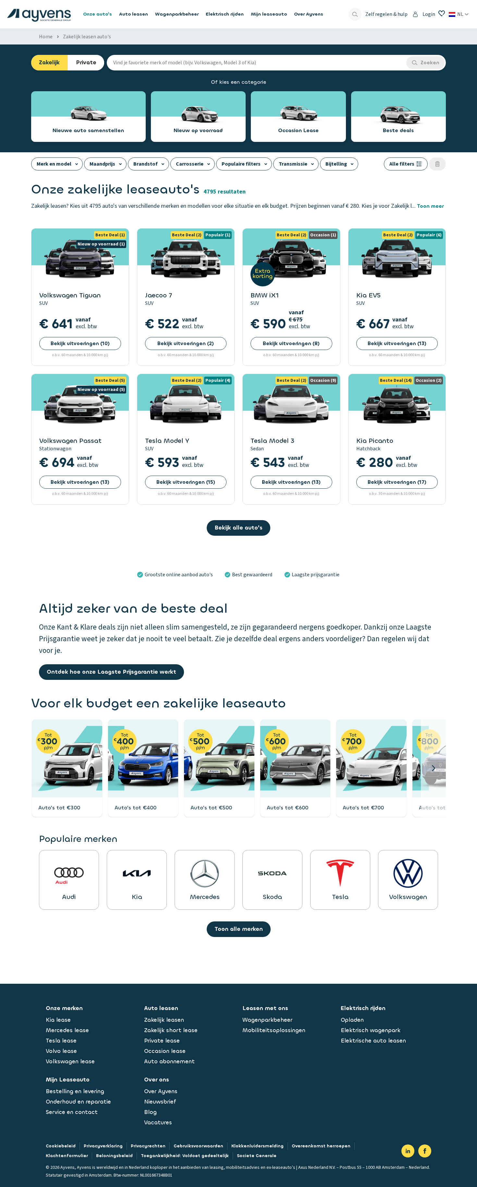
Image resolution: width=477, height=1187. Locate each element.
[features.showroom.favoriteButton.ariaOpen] (442, 13)
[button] (433, 768)
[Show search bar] (355, 14)
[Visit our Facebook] (424, 1150)
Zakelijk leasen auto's (87, 36)
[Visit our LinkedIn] (407, 1150)
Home (46, 36)
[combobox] (256, 62)
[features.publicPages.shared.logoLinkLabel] (39, 14)
